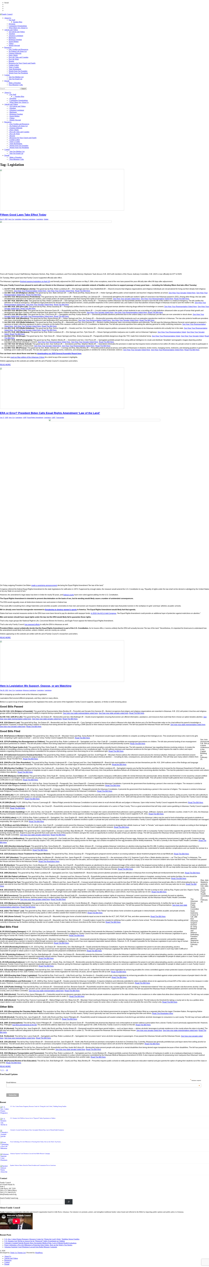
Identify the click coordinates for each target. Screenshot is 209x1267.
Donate (6, 1264)
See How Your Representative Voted (172, 332)
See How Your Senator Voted (192, 336)
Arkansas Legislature (16, 36)
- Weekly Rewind (15, 120)
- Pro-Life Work (14, 134)
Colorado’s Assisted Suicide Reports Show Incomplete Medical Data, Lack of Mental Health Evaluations (37, 1130)
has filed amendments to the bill (24, 1025)
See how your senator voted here (12, 726)
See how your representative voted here (19, 1038)
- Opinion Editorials (15, 128)
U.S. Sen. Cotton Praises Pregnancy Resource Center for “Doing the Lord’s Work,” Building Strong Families (38, 1106)
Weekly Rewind (14, 45)
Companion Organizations (18, 26)
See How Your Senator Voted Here (60, 291)
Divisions (12, 24)
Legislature (18, 690)
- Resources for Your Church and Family (23, 138)
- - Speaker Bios (18, 96)
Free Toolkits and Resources (18, 49)
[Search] (68, 1201)
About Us (7, 1256)
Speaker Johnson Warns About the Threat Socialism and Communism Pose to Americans (33, 1165)
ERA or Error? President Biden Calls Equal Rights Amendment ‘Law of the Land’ (50, 413)
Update (46, 219)
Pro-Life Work (14, 59)
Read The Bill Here (82, 291)
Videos (11, 43)
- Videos (11, 118)
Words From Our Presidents (18, 73)
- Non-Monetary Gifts (16, 159)
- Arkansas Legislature (16, 110)
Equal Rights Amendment (35, 417)
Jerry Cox (11, 219)
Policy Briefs (13, 55)
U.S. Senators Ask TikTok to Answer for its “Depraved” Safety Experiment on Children (32, 1118)
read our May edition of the (27, 357)
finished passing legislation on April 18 (35, 281)
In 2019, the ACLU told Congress (103, 613)
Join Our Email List (15, 79)
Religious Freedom (15, 39)
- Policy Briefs (14, 130)
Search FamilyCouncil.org (9, 1198)
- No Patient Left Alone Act (18, 126)
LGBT (25, 417)
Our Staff (12, 20)
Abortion (12, 34)
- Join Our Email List (16, 153)
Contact (7, 1262)
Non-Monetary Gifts (16, 85)
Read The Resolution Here (49, 861)
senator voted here (42, 835)
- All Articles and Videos (17, 106)
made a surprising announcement (44, 585)
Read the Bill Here (119, 764)
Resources (7, 1260)
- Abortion (12, 108)
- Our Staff (12, 94)
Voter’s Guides (14, 67)
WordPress (39, 1253)
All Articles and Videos (17, 32)
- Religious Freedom (16, 114)
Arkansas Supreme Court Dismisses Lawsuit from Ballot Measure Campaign (30, 1153)
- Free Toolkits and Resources (19, 124)
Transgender (60, 417)
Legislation (18, 219)
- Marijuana (13, 112)
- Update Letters (14, 140)
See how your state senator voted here (113, 713)
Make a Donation (15, 83)
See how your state (27, 835)
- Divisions (12, 98)
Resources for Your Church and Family (22, 63)
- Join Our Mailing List (16, 151)
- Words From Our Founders (18, 145)
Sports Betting (14, 41)
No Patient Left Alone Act (18, 51)
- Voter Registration (15, 144)
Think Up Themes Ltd (18, 1253)
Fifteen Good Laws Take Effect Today (23, 214)
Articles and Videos (11, 1258)
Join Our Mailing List (16, 77)
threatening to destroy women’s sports (61, 610)
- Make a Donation (15, 157)
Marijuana (12, 38)
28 (7, 1070)
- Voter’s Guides (14, 142)
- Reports (12, 136)
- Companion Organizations (18, 100)
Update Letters (14, 65)
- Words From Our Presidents (19, 147)
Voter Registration (15, 69)
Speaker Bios (17, 22)
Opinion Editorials (15, 53)
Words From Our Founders (18, 71)
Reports (11, 61)
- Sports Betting (14, 116)
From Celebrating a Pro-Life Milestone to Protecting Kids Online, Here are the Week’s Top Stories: (35, 1142)
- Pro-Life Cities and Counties (19, 132)
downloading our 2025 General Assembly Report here (59, 353)
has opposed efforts (32, 624)
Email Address (103, 1082)
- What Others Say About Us (19, 102)
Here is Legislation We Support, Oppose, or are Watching (35, 685)
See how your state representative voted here (80, 713)
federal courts (68, 595)
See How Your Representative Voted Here (30, 291)
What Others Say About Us (18, 28)
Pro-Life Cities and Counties (18, 57)
